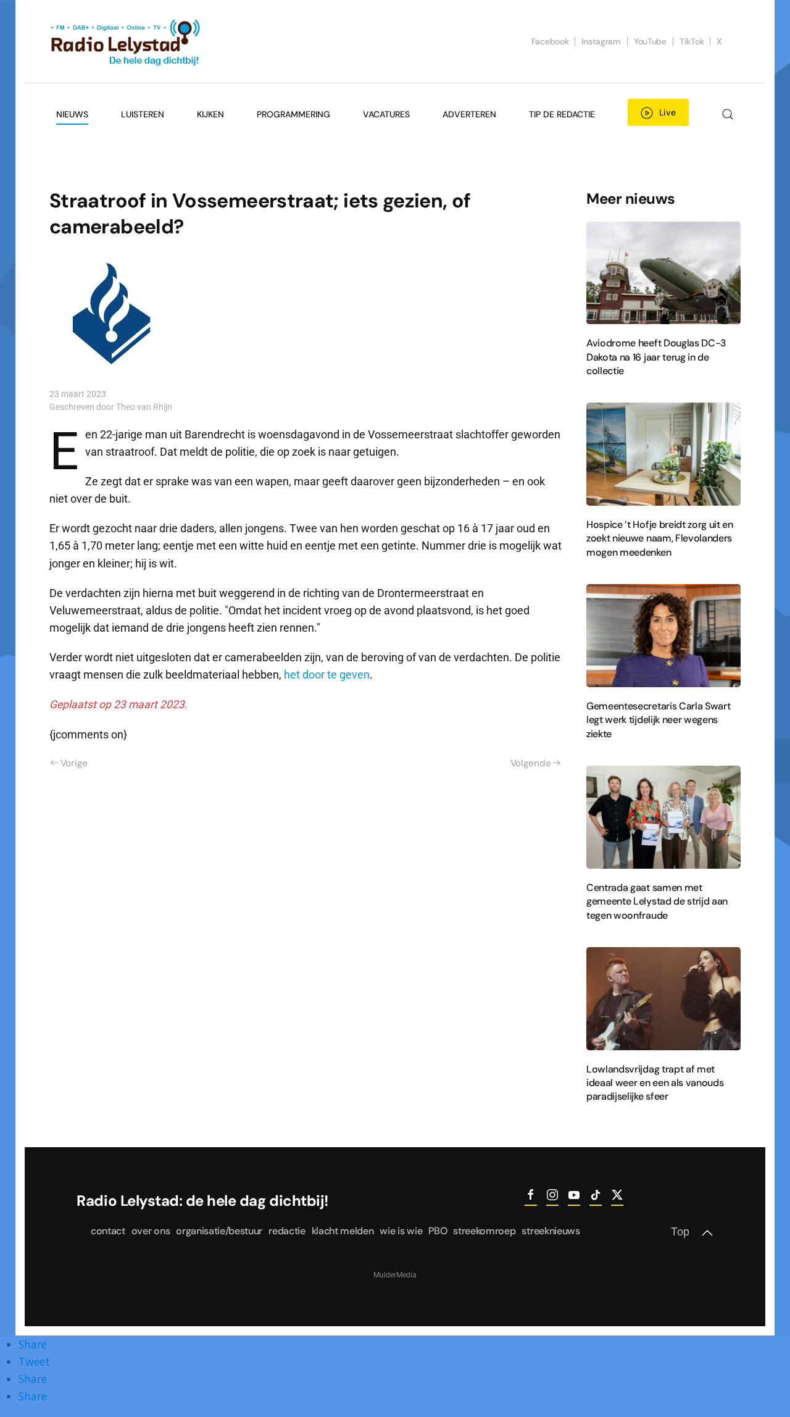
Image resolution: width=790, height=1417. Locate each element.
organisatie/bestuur (219, 1230)
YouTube (650, 41)
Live (667, 112)
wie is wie (401, 1230)
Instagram (600, 41)
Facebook (550, 41)
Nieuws (72, 114)
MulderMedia (395, 1275)
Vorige (74, 763)
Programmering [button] (293, 114)
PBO (437, 1230)
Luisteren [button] (142, 114)
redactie (286, 1230)
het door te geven (327, 675)
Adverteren (469, 114)
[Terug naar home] (126, 41)
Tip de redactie (562, 114)
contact (108, 1230)
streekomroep (484, 1230)
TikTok (692, 41)
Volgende (530, 763)
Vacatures (386, 114)
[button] (727, 114)
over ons (150, 1230)
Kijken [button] (210, 114)
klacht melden (343, 1230)
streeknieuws (551, 1230)
